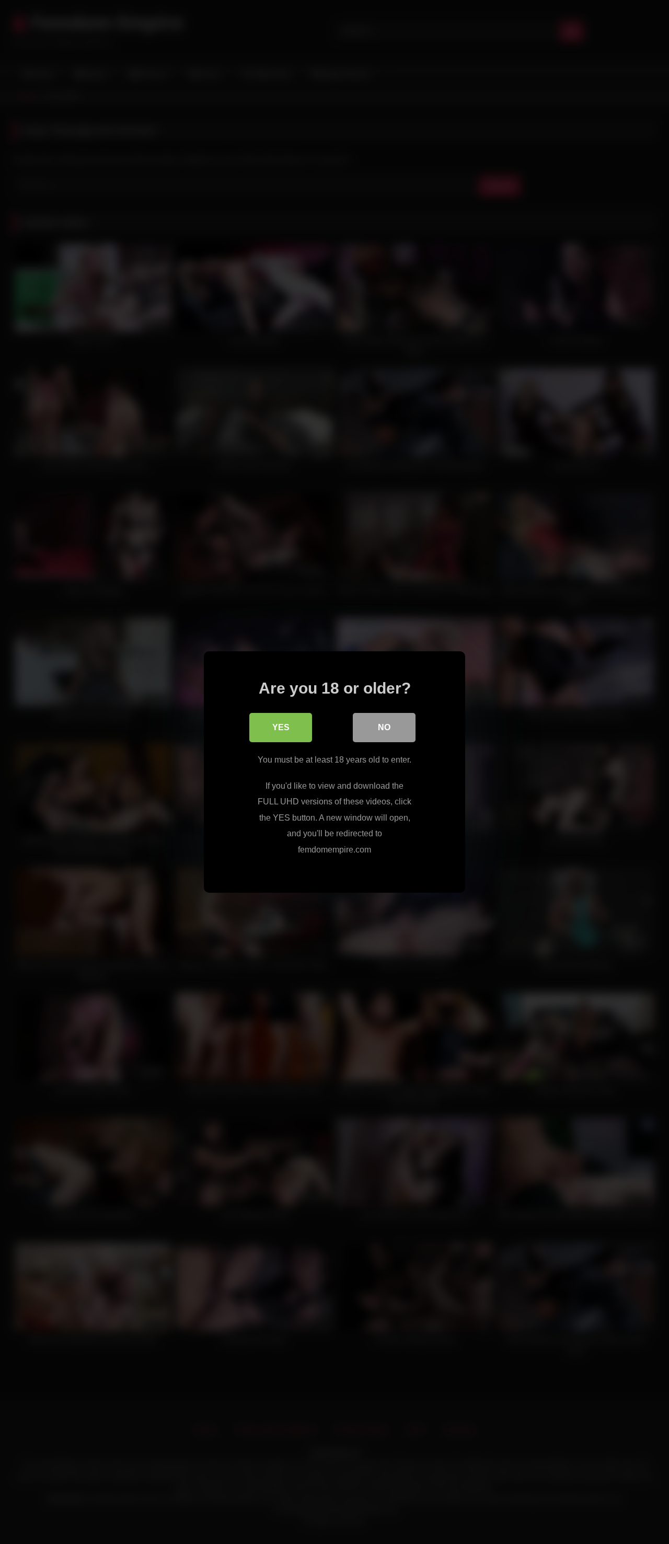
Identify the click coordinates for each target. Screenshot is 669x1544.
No (384, 727)
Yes (281, 727)
